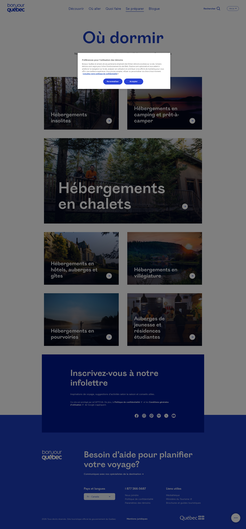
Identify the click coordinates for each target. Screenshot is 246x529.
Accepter (134, 81)
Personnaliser (113, 81)
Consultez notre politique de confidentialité (101, 74)
